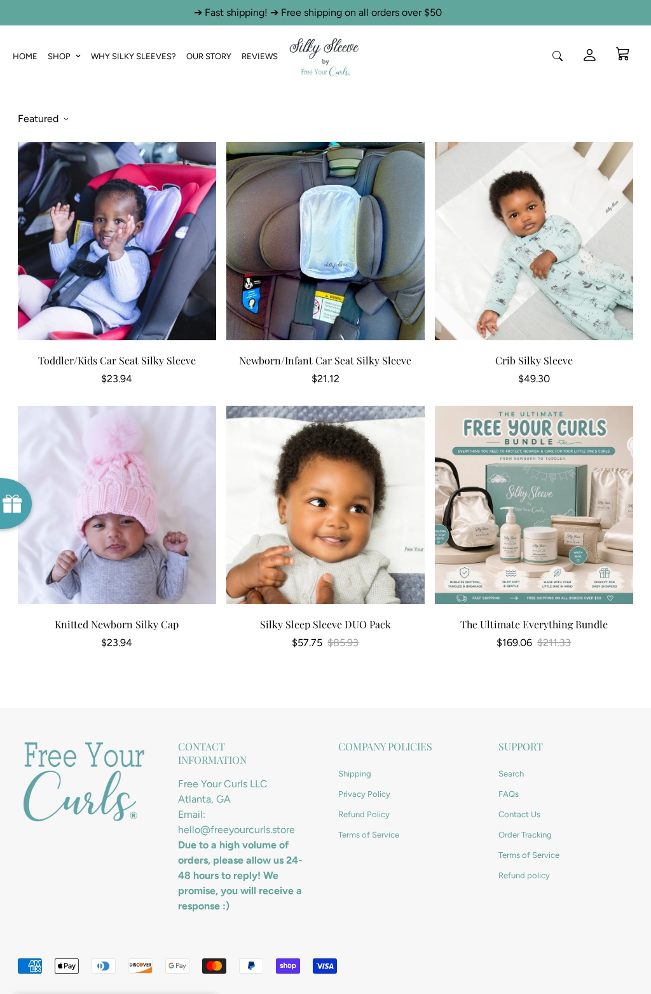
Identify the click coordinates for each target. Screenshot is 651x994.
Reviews (260, 56)
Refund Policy (364, 814)
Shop (59, 56)
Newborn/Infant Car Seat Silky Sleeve (325, 360)
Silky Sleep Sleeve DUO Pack (325, 624)
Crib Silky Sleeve (534, 360)
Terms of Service (368, 834)
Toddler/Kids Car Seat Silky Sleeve (117, 360)
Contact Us (519, 814)
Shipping (354, 773)
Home (25, 56)
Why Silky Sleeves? (133, 56)
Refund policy (524, 875)
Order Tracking (525, 834)
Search (511, 773)
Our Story (208, 56)
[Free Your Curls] (326, 56)
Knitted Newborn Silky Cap (117, 624)
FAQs (508, 794)
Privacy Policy (364, 794)
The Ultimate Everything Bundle (534, 624)
